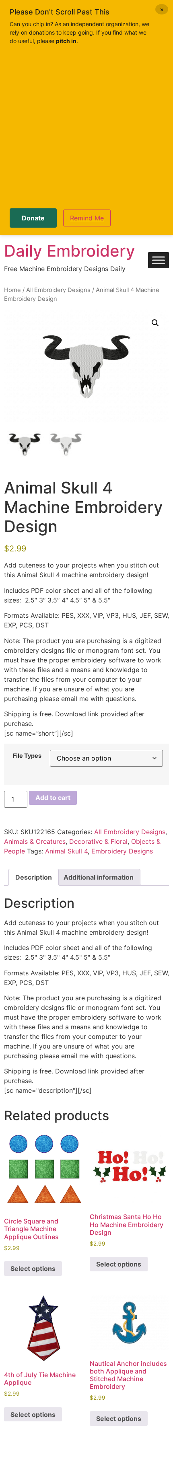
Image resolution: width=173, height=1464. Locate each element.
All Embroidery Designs (58, 290)
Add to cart (52, 798)
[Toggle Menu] (158, 260)
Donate (33, 218)
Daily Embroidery (69, 251)
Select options (33, 1269)
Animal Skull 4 (66, 851)
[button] (155, 323)
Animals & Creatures (35, 841)
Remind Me (87, 218)
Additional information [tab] (99, 877)
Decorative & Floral (98, 841)
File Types (27, 756)
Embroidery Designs (122, 851)
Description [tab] (33, 877)
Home (12, 290)
